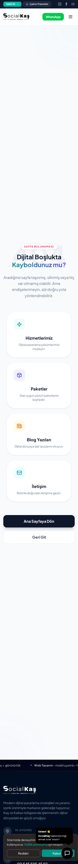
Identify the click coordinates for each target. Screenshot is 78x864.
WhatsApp (53, 17)
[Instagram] (59, 4)
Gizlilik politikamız (36, 844)
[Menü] (70, 17)
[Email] (73, 4)
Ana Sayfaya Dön (39, 521)
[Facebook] (66, 4)
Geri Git (39, 537)
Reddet (23, 853)
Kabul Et (58, 853)
